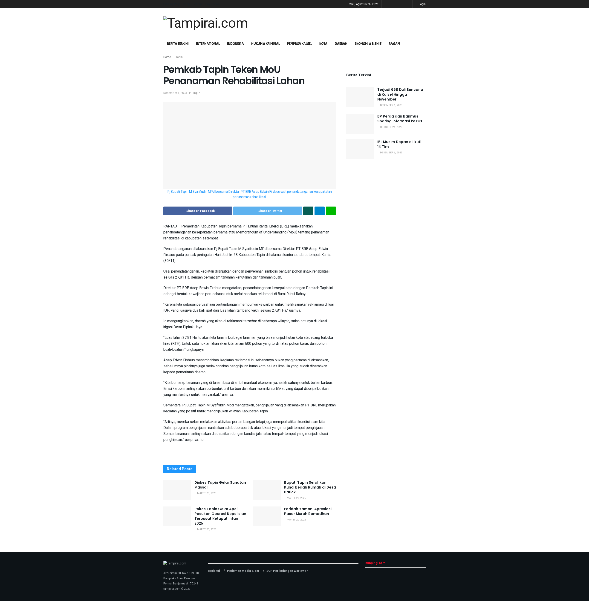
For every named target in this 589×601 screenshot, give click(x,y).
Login (422, 4)
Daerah (341, 44)
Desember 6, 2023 (390, 105)
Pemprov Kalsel (299, 44)
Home (167, 57)
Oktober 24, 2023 (390, 127)
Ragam (394, 44)
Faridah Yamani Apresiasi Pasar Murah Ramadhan (308, 511)
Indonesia (235, 44)
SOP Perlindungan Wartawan (287, 571)
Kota (323, 44)
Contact (198, 4)
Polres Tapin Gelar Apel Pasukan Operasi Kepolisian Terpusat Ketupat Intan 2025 (220, 516)
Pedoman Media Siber (243, 571)
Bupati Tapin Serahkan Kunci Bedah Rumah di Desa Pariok (310, 487)
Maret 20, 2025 (206, 493)
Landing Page (172, 4)
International (208, 44)
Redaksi (214, 571)
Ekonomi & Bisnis (368, 44)
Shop (186, 4)
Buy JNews (212, 4)
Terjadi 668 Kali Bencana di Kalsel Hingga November (400, 94)
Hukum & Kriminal (265, 44)
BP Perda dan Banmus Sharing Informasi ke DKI (399, 119)
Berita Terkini (178, 44)
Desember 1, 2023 (175, 93)
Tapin (179, 57)
